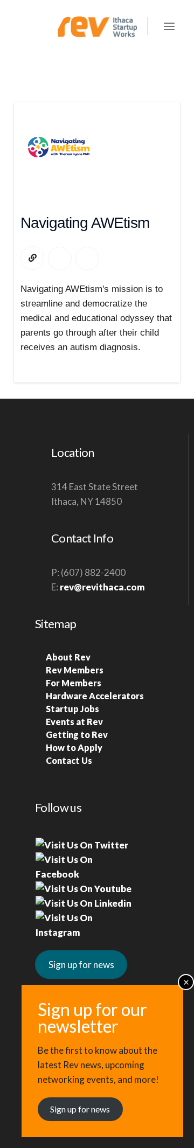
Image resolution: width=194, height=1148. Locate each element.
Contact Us (69, 760)
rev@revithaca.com (102, 587)
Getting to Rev (77, 734)
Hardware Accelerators (95, 696)
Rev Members (74, 670)
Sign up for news (81, 964)
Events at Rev (74, 721)
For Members (73, 683)
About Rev (68, 657)
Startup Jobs (72, 709)
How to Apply (74, 747)
